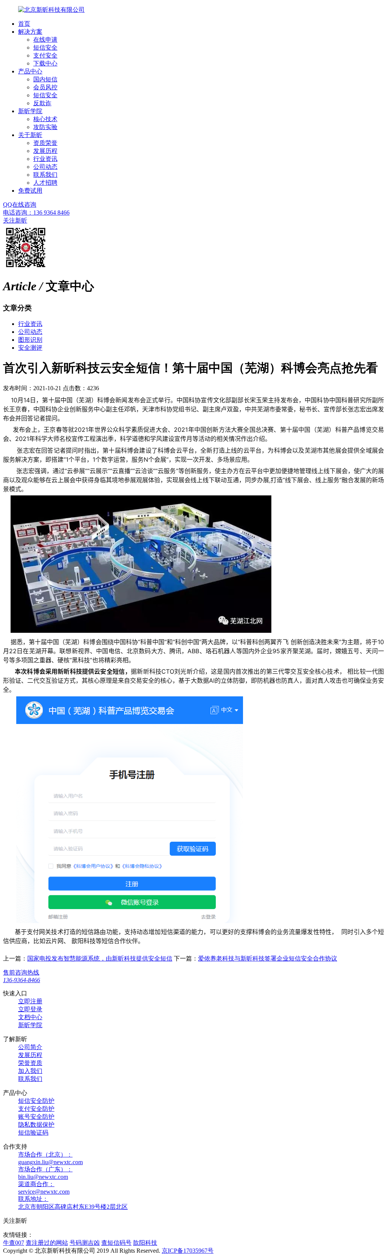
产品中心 (30, 71)
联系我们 (45, 174)
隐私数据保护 (36, 1124)
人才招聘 (45, 182)
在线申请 (45, 39)
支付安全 (45, 55)
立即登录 (30, 1009)
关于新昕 (30, 135)
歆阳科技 (145, 1242)
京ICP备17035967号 (188, 1250)
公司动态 (45, 166)
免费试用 (30, 190)
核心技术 (45, 119)
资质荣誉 (45, 143)
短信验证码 (33, 1132)
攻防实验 (45, 127)
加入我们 (30, 1071)
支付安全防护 (36, 1108)
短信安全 (45, 47)
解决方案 (30, 31)
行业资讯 (45, 159)
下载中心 (45, 63)
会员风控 (45, 87)
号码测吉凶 (85, 1242)
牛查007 (13, 1242)
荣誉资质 (30, 1063)
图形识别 (30, 339)
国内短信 (45, 79)
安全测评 (30, 347)
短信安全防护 (36, 1101)
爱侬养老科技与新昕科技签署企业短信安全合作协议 (267, 958)
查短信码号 (116, 1242)
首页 (24, 23)
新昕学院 (30, 111)
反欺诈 (42, 103)
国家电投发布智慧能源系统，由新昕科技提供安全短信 (99, 958)
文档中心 (30, 1017)
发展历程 (45, 151)
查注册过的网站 (47, 1242)
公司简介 (30, 1047)
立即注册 (30, 1001)
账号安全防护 (36, 1116)
